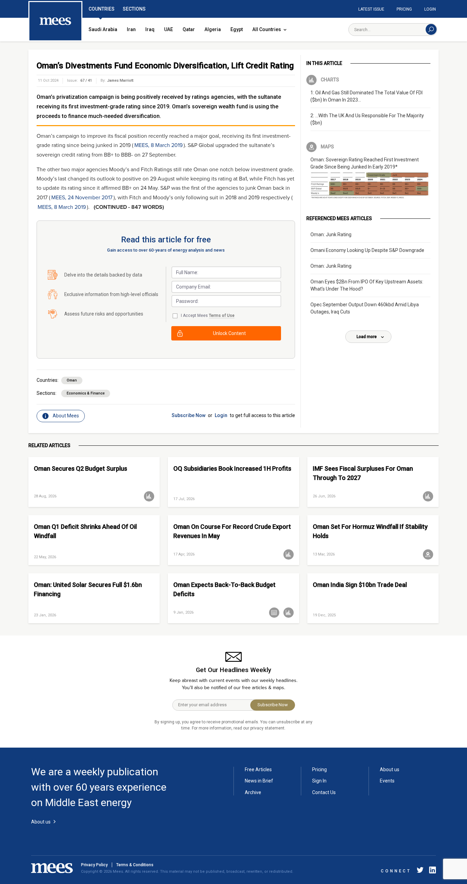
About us (389, 769)
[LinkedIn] (431, 871)
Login (430, 9)
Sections (134, 9)
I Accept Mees (208, 315)
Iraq (150, 29)
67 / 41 (86, 80)
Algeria (212, 29)
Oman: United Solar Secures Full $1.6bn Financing (88, 589)
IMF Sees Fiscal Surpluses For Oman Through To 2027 (363, 473)
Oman (72, 380)
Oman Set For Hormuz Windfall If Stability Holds (370, 531)
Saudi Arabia (103, 29)
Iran (131, 29)
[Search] (431, 29)
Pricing (404, 9)
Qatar (189, 29)
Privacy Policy (94, 864)
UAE (168, 29)
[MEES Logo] (55, 21)
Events (387, 780)
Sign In (319, 780)
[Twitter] (420, 871)
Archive (253, 792)
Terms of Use (222, 315)
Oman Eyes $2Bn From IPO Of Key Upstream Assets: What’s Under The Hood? (366, 285)
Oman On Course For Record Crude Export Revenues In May (232, 531)
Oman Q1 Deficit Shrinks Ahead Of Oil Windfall (85, 531)
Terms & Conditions (135, 864)
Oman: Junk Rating (330, 234)
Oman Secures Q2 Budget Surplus (80, 468)
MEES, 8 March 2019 (158, 145)
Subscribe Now (188, 415)
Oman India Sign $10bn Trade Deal (360, 584)
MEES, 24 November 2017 (81, 197)
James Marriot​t (120, 80)
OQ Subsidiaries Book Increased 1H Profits (232, 468)
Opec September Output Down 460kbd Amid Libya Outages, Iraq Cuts (364, 308)
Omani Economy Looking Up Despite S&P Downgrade (367, 250)
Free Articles (258, 769)
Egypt (236, 29)
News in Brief (259, 780)
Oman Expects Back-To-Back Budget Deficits (224, 589)
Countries (102, 9)
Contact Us (324, 792)
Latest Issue (371, 9)
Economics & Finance (86, 393)
